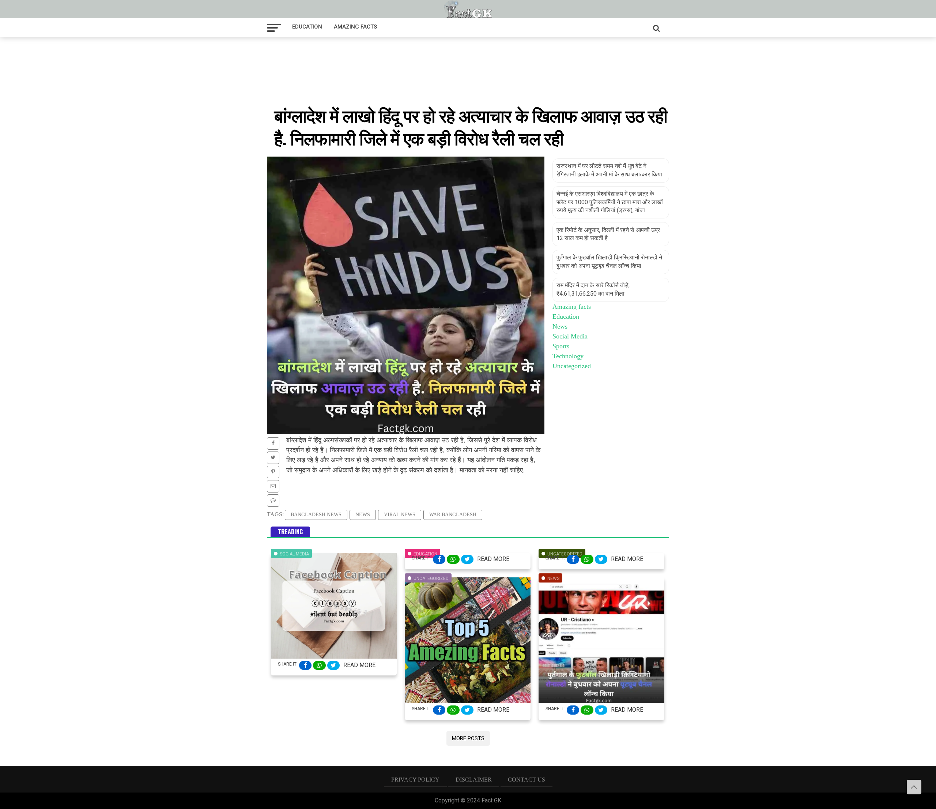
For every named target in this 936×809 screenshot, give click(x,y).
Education (307, 26)
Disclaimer (474, 779)
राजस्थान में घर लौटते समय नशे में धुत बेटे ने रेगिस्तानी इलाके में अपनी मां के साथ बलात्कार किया (609, 169)
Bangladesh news (316, 514)
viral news (399, 514)
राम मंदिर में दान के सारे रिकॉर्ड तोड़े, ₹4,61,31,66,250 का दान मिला (593, 289)
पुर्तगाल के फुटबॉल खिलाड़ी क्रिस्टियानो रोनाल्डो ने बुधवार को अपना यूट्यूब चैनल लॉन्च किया (609, 261)
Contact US (526, 779)
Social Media (570, 336)
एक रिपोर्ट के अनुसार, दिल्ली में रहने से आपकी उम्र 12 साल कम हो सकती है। (608, 233)
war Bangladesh (452, 514)
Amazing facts (355, 26)
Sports (560, 346)
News (362, 514)
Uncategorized (571, 366)
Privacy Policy (415, 779)
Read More (359, 665)
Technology (568, 356)
